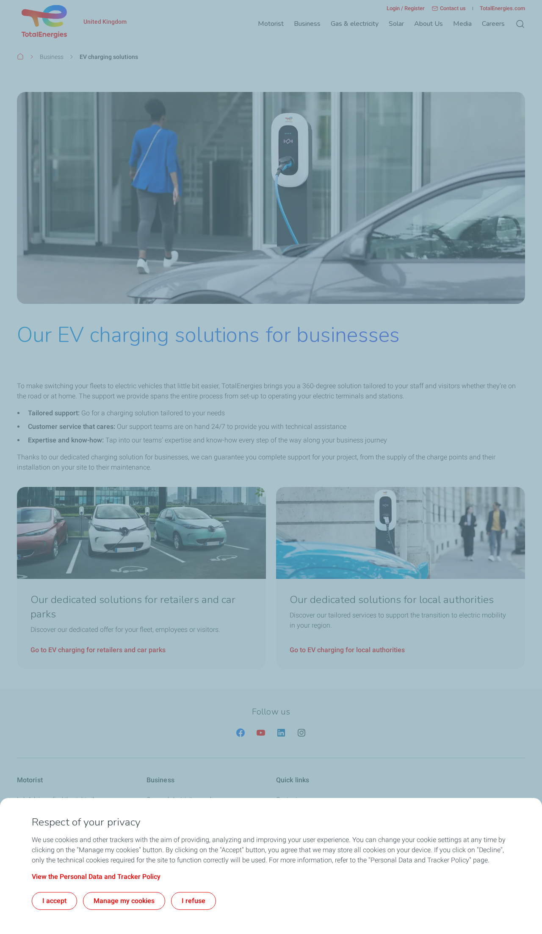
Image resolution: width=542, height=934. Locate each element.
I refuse (193, 901)
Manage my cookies (124, 901)
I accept (54, 901)
